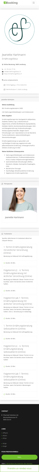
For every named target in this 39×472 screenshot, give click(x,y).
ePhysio (5, 433)
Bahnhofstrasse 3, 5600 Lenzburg (16, 89)
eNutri (5, 436)
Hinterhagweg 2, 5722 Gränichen (16, 85)
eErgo (4, 443)
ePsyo (4, 438)
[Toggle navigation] (33, 2)
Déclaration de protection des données (19, 464)
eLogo (5, 446)
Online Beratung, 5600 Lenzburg (15, 64)
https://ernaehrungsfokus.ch (13, 74)
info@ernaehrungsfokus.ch (12, 71)
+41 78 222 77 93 (9, 69)
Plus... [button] (20, 457)
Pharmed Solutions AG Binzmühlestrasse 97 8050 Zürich (10, 417)
